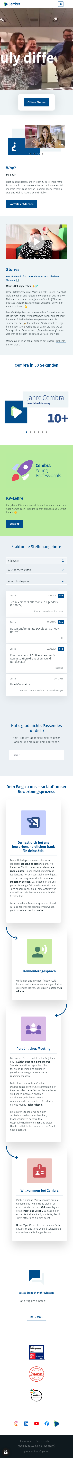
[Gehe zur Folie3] (38, 154)
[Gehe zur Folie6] (47, 432)
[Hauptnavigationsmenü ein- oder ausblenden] (69, 4)
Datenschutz (42, 1441)
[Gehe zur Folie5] (43, 432)
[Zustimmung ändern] (6, 1452)
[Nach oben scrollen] (12, 4)
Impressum (26, 1441)
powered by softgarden (36, 1451)
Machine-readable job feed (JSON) (36, 1445)
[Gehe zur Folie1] (30, 154)
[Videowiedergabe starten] (36, 242)
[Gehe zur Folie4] (43, 154)
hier (31, 1126)
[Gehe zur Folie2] (34, 154)
